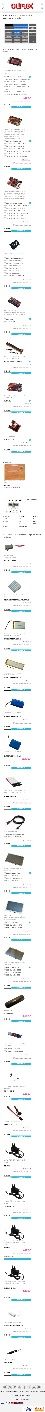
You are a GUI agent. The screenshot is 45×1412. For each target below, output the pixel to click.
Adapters (22, 516)
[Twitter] (5, 1387)
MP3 (6, 526)
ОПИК (28, 1395)
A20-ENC (7, 485)
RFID (34, 521)
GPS (34, 524)
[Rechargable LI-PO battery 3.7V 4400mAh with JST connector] (14, 697)
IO (33, 519)
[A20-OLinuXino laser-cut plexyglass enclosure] (14, 465)
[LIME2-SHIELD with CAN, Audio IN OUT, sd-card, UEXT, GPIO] (14, 420)
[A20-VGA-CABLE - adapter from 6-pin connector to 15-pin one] (14, 540)
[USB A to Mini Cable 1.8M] (14, 816)
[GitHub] (14, 1387)
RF (20, 521)
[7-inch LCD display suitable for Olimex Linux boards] (14, 947)
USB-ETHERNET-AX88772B (13, 1325)
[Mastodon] (34, 1387)
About (2, 1391)
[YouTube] (19, 1387)
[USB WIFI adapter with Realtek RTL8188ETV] (14, 1028)
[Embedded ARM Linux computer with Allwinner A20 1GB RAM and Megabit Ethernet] (14, 55)
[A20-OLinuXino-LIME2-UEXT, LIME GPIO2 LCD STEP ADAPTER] (14, 341)
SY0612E (7, 1247)
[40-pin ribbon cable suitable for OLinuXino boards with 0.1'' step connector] (14, 775)
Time (20, 524)
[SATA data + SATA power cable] (14, 1106)
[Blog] (10, 1387)
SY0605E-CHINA (9, 1206)
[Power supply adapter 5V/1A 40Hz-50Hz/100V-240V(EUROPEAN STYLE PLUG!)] (14, 1144)
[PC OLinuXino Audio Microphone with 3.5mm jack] (14, 1071)
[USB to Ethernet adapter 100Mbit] (14, 1307)
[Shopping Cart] (42, 8)
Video (6, 521)
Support (27, 1391)
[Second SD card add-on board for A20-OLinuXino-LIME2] (14, 380)
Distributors (34, 1391)
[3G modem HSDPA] (14, 995)
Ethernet (7, 524)
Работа (22, 1395)
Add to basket (21, 107)
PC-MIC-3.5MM (9, 1091)
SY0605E (7, 1165)
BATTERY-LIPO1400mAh (12, 638)
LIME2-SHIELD (9, 440)
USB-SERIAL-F (9, 1363)
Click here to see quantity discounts (22, 101)
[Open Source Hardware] (30, 77)
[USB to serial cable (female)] (14, 1344)
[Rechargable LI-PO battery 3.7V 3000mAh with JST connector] (14, 658)
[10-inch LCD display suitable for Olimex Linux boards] (14, 853)
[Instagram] (29, 1387)
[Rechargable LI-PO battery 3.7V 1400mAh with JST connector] (14, 618)
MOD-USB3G (8, 1013)
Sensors (35, 516)
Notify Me (18, 1259)
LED (20, 519)
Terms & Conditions (12, 1391)
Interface (7, 516)
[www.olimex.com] (22, 3)
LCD (5, 519)
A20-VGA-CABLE (10, 560)
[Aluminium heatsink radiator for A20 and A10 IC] (14, 579)
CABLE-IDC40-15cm (11, 797)
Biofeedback (23, 526)
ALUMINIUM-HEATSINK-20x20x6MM (16, 599)
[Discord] (38, 1387)
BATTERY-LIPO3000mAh (12, 678)
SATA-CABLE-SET (10, 1125)
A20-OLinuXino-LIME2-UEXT (14, 361)
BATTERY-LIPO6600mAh (12, 756)
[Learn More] (39, 1408)
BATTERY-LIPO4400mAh (12, 717)
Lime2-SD (7, 400)
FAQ (21, 1391)
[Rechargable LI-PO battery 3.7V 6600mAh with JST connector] (14, 736)
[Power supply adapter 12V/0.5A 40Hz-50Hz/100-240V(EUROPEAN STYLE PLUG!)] (14, 1225)
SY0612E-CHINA (9, 1288)
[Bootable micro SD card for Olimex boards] (14, 238)
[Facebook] (24, 1387)
